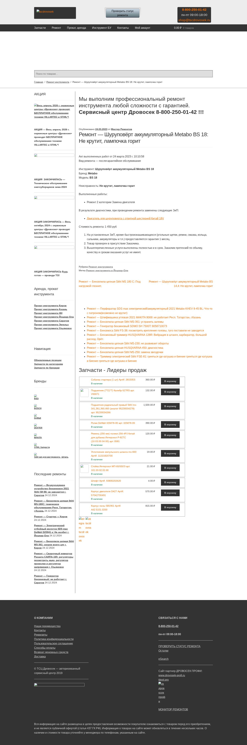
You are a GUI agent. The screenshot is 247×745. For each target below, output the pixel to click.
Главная (38, 82)
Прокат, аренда (76, 27)
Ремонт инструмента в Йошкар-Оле (107, 270)
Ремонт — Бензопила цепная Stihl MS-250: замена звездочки (125, 352)
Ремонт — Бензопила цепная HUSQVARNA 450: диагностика (125, 347)
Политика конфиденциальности (54, 639)
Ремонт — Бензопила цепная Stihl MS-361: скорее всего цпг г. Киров (54, 544)
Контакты (123, 27)
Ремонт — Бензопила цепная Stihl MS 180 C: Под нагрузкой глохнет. (109, 283)
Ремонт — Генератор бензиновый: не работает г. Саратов (50, 579)
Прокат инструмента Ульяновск (53, 328)
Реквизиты (40, 634)
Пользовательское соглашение (53, 643)
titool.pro (163, 679)
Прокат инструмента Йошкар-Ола (54, 316)
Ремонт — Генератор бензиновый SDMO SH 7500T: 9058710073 (127, 326)
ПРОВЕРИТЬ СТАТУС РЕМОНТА (179, 646)
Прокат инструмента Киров (50, 305)
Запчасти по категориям (48, 364)
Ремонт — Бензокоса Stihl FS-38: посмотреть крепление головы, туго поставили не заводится (145, 330)
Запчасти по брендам (46, 367)
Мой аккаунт (142, 27)
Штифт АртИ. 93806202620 (106, 480)
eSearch (163, 658)
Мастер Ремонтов (121, 129)
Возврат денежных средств (51, 652)
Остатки (163, 650)
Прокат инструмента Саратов (51, 320)
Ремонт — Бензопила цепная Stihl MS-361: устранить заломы (125, 321)
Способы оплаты (44, 647)
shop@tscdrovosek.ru (194, 20)
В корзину (170, 381)
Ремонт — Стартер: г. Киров (50, 516)
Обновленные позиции (47, 360)
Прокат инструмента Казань (50, 309)
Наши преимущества (47, 626)
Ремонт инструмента (57, 82)
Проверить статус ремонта (123, 13)
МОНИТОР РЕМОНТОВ (173, 709)
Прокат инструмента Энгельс (51, 324)
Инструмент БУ (101, 27)
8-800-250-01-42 (194, 9)
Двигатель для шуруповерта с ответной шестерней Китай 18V (125, 218)
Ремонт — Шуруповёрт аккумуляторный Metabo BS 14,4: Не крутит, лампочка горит (181, 283)
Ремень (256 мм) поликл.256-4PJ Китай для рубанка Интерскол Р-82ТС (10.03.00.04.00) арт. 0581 (113, 437)
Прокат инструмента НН (48, 313)
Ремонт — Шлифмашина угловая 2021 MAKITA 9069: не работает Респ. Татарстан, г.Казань (144, 317)
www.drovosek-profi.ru (171, 675)
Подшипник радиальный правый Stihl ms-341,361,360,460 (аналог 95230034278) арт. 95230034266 (114, 408)
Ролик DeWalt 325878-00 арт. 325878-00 (113, 423)
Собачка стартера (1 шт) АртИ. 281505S (113, 379)
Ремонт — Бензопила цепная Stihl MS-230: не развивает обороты (128, 343)
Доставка (40, 656)
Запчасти (40, 27)
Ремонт (56, 27)
